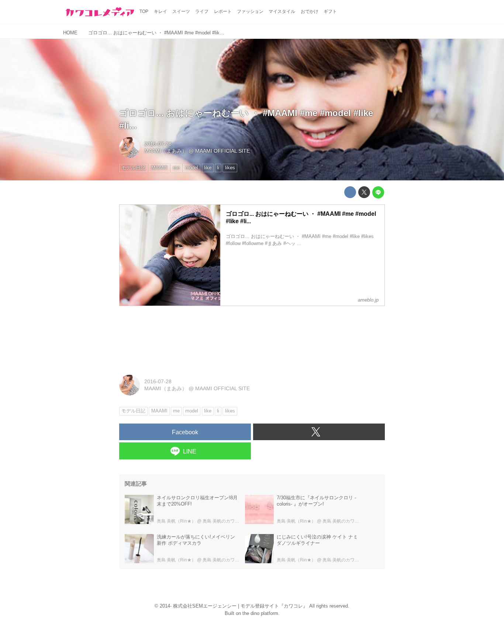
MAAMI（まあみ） (165, 151)
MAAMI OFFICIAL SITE (222, 151)
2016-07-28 (158, 144)
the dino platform (260, 613)
